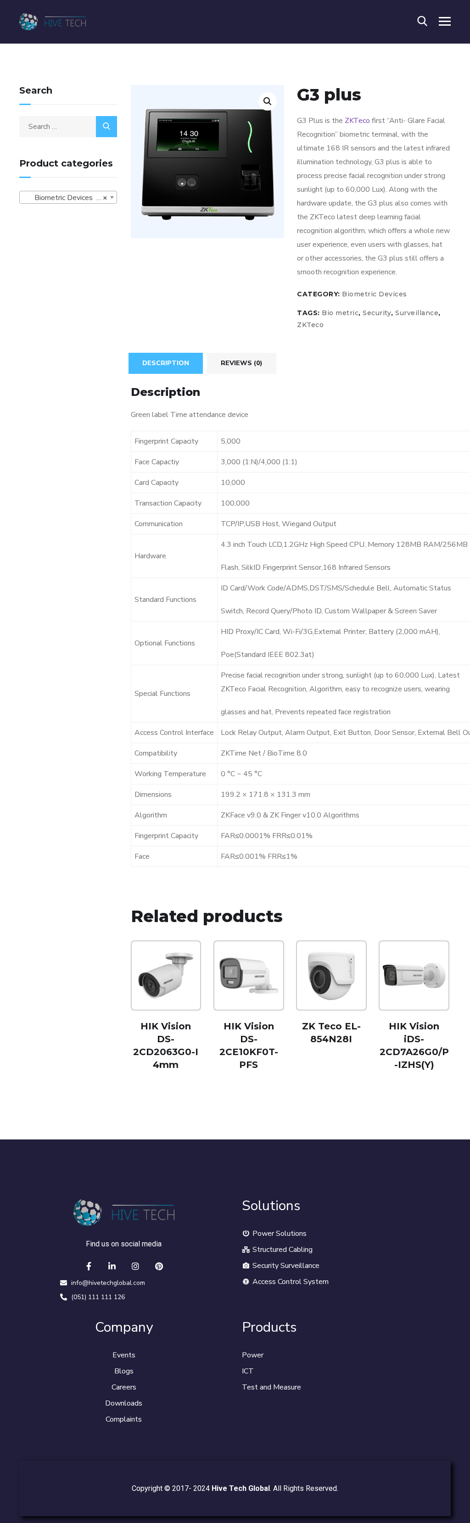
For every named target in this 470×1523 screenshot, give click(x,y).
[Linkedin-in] (112, 1266)
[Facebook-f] (88, 1266)
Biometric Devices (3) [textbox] (65, 198)
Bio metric (340, 313)
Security (377, 313)
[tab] (166, 363)
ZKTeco (357, 121)
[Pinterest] (159, 1266)
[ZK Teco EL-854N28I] (331, 975)
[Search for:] (68, 127)
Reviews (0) (242, 363)
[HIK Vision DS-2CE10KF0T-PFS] (248, 975)
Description (165, 363)
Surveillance (416, 313)
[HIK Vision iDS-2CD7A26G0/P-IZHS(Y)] (414, 975)
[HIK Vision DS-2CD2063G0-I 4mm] (166, 975)
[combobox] (68, 197)
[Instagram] (135, 1266)
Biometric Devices (374, 294)
